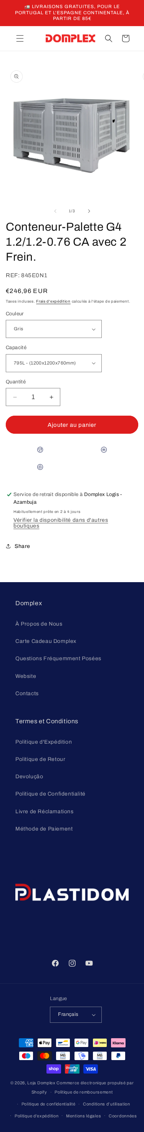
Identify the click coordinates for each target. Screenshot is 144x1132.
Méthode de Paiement (44, 829)
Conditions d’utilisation (106, 1104)
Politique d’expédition (36, 1116)
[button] (20, 38)
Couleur (15, 313)
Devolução (29, 776)
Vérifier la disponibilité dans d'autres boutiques (60, 523)
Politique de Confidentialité (50, 794)
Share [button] (22, 546)
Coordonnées (123, 1116)
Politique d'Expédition (43, 742)
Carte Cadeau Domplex (45, 641)
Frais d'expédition (53, 301)
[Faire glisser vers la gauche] (55, 211)
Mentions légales (83, 1116)
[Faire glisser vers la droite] (89, 211)
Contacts (27, 693)
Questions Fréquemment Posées (58, 658)
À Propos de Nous (39, 624)
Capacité (16, 347)
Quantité (16, 382)
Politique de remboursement (84, 1092)
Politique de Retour (40, 759)
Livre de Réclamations (44, 811)
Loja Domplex (41, 1082)
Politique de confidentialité (49, 1104)
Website (25, 676)
